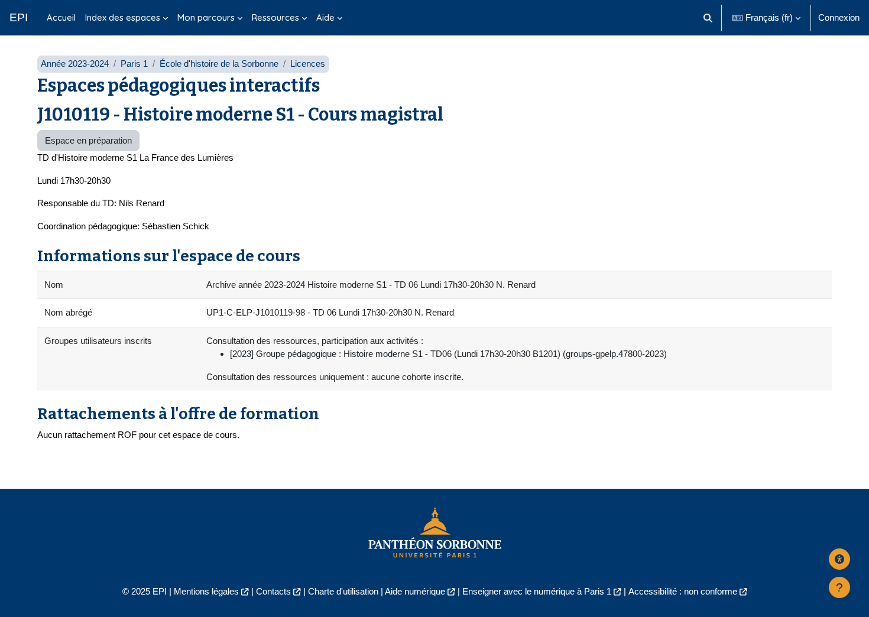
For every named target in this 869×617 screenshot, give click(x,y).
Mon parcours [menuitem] (206, 17)
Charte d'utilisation (343, 591)
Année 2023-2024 (75, 64)
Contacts (273, 591)
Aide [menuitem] (325, 17)
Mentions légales (206, 591)
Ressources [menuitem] (275, 17)
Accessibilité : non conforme (682, 591)
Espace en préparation (88, 140)
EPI (18, 17)
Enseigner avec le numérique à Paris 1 (536, 591)
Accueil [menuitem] (61, 17)
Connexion (839, 17)
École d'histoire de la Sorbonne (219, 64)
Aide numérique (415, 591)
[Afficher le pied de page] (839, 587)
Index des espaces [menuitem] (122, 17)
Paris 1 (134, 64)
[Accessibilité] (839, 559)
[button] (708, 17)
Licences (307, 64)
